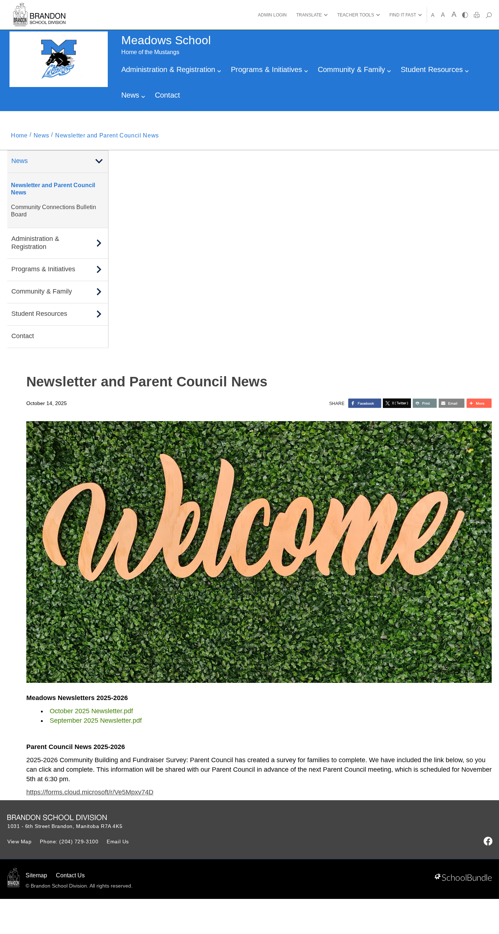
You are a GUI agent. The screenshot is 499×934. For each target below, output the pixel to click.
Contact (167, 95)
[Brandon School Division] (39, 7)
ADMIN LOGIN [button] (272, 15)
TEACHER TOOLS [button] (355, 15)
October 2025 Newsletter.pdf (91, 711)
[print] (477, 15)
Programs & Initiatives (267, 69)
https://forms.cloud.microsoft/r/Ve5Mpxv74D (89, 792)
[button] (99, 161)
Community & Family (352, 69)
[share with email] (451, 403)
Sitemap (36, 875)
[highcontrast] (465, 15)
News (131, 95)
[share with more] (479, 403)
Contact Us (70, 875)
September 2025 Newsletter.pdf (96, 720)
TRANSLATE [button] (309, 15)
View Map (19, 841)
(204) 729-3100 (78, 841)
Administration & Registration (169, 69)
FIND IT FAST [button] (402, 15)
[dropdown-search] (488, 15)
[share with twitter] (397, 403)
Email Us (118, 841)
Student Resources (433, 69)
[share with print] (424, 403)
